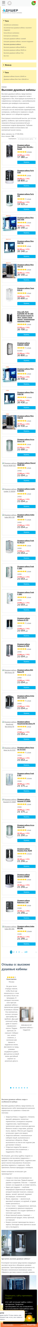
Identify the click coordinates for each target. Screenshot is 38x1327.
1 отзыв (28, 175)
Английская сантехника (11, 25)
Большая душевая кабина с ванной (15, 39)
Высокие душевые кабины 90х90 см (15, 50)
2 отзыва (29, 397)
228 (25, 952)
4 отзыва (29, 152)
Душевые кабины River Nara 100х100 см (16, 79)
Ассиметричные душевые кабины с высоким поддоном (18, 29)
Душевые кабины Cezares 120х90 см (15, 76)
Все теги (6, 56)
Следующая (35, 952)
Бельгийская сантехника (11, 33)
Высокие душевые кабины (12, 44)
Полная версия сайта (8, 1325)
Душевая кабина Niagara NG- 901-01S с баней (25, 147)
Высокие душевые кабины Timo (14, 53)
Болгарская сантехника (11, 36)
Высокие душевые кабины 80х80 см (15, 47)
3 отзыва (29, 778)
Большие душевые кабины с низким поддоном (18, 41)
